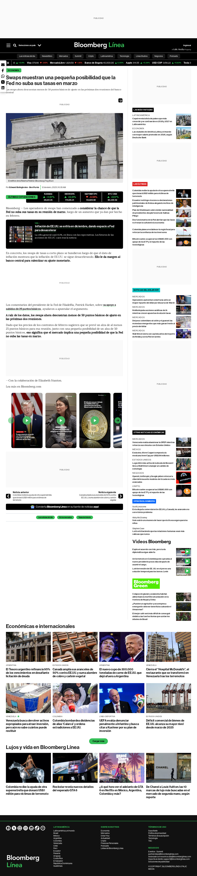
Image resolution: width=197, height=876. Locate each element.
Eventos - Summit (155, 851)
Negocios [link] (158, 56)
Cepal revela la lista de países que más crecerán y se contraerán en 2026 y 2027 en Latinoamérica (152, 121)
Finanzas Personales (109, 843)
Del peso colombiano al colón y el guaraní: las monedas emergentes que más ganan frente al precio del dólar (153, 323)
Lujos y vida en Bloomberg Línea (42, 747)
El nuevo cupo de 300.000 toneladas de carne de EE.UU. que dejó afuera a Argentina (120, 673)
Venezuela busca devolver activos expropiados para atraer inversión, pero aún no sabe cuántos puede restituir (27, 726)
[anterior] (8, 496)
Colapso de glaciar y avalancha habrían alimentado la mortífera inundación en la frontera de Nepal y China (150, 597)
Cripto (103, 841)
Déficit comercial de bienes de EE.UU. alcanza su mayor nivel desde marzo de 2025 (165, 724)
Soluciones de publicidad (158, 861)
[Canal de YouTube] (19, 828)
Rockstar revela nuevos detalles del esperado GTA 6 (73, 788)
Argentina (57, 838)
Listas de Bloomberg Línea (112, 848)
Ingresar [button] (187, 45)
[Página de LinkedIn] (31, 828)
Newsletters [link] (47, 56)
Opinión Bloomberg (144, 501)
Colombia (57, 841)
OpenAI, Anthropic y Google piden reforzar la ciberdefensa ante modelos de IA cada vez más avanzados (153, 479)
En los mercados (65, 517)
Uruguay (57, 856)
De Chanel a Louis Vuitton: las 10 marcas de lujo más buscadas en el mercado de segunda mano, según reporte (168, 792)
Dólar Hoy (105, 836)
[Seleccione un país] (39, 45)
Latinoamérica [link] (107, 56)
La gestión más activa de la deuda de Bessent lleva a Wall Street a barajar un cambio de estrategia (152, 466)
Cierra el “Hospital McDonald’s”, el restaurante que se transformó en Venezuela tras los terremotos (167, 673)
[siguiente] (120, 496)
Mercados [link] (63, 56)
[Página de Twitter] (14, 828)
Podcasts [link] (174, 56)
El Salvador (58, 861)
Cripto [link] (91, 56)
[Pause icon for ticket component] (8, 63)
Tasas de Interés (84, 517)
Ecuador (57, 851)
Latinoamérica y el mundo (64, 831)
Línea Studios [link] (142, 56)
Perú (55, 848)
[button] (120, 100)
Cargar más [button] (98, 741)
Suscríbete (152, 831)
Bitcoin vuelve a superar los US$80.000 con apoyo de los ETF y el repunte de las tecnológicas (152, 242)
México (56, 836)
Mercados (105, 833)
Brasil (55, 833)
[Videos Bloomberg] (161, 542)
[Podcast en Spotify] (43, 828)
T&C (150, 841)
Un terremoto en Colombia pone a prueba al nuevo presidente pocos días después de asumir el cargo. (152, 562)
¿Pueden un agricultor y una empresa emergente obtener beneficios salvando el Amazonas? (151, 607)
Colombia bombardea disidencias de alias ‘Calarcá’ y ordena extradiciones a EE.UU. (74, 724)
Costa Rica (58, 858)
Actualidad (105, 838)
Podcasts (105, 846)
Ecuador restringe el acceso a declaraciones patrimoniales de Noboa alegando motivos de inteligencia (152, 203)
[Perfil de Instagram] (25, 828)
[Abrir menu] (8, 45)
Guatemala (57, 866)
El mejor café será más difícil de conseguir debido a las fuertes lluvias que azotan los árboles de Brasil (151, 616)
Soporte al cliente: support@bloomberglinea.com (169, 859)
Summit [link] (78, 56)
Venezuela (57, 843)
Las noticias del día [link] (27, 56)
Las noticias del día (45, 517)
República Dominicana (62, 863)
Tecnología (153, 838)
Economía (13, 70)
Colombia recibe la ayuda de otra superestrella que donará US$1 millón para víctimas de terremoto (32, 497)
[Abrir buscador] (14, 45)
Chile (55, 846)
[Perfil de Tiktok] (37, 828)
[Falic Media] (173, 49)
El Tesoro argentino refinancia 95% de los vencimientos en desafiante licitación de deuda (28, 673)
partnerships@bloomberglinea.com (163, 854)
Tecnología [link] (124, 56)
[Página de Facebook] (8, 828)
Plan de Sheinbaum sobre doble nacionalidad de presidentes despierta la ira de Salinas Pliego (152, 213)
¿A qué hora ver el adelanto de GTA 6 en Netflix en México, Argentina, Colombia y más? (121, 790)
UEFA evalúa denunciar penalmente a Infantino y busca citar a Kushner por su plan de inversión (119, 726)
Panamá (56, 853)
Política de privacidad (157, 833)
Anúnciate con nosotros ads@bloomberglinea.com (169, 856)
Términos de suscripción (158, 836)
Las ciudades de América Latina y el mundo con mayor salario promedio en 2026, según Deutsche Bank (152, 135)
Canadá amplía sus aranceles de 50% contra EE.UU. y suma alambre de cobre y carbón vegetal (97, 497)
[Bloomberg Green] (161, 583)
